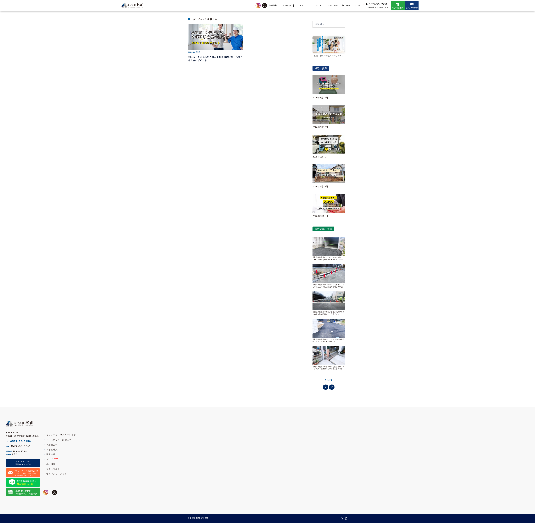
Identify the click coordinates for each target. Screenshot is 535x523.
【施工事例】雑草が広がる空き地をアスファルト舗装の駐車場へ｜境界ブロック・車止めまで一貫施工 (328, 313)
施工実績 (50, 454)
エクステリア (316, 5)
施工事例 (346, 5)
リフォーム (300, 5)
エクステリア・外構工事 (58, 439)
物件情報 (273, 5)
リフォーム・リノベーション (61, 435)
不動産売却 (52, 444)
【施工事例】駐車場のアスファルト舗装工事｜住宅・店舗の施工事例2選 (328, 340)
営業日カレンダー (23, 464)
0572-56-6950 (20, 441)
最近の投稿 (321, 68)
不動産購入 (52, 449)
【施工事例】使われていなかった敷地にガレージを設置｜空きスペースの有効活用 (328, 258)
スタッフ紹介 (332, 5)
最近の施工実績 (323, 229)
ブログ (359, 5)
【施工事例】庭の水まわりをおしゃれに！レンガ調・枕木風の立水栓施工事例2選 (328, 368)
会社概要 (50, 464)
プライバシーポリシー (57, 474)
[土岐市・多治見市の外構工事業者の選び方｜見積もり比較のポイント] (215, 37)
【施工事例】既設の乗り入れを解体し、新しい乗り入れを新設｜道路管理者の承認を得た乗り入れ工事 (328, 286)
